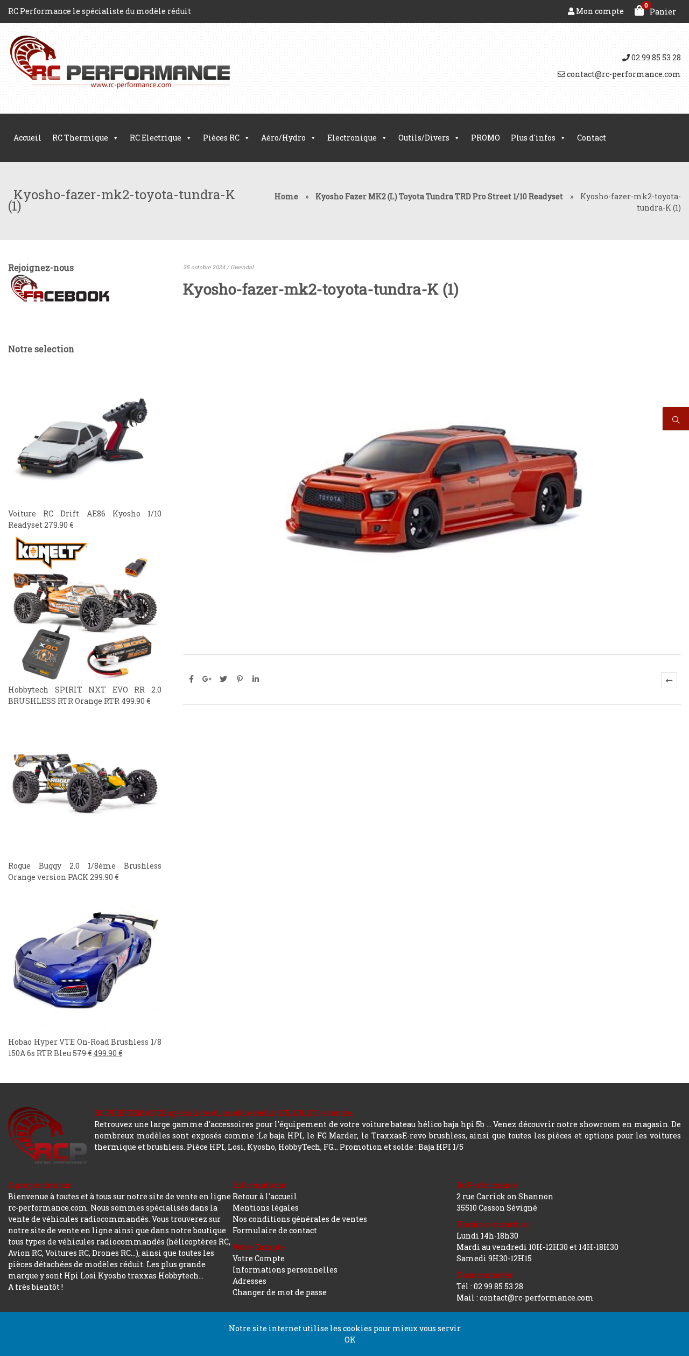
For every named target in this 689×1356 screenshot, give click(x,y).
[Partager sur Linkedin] (256, 679)
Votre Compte (259, 1258)
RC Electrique (155, 137)
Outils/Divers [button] (423, 137)
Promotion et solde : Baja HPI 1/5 (401, 1147)
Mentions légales (266, 1208)
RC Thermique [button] (80, 137)
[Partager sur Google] (207, 679)
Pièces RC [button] (221, 137)
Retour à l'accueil (265, 1196)
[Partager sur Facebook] (191, 679)
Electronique (352, 137)
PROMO (485, 137)
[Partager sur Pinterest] (239, 679)
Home (286, 196)
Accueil (27, 137)
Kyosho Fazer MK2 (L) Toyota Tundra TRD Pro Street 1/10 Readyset (439, 196)
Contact (591, 137)
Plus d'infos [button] (533, 137)
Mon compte (599, 11)
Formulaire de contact (275, 1230)
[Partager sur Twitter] (223, 679)
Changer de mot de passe (280, 1292)
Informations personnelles (285, 1269)
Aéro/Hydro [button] (283, 137)
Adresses (249, 1281)
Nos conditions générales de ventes (300, 1219)
